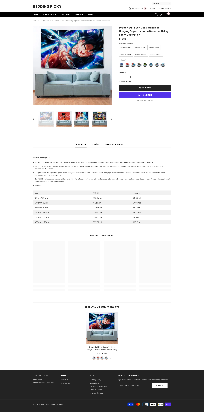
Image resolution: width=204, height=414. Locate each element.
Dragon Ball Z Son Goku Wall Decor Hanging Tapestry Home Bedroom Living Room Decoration (102, 348)
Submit (159, 385)
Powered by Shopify (57, 404)
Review (96, 144)
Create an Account (164, 8)
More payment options (145, 100)
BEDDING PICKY (44, 404)
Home (35, 21)
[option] (72, 65)
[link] (49, 286)
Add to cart (145, 88)
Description (81, 144)
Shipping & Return (114, 144)
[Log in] (161, 14)
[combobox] (159, 3)
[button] (33, 119)
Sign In (152, 8)
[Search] (161, 3)
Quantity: (122, 72)
